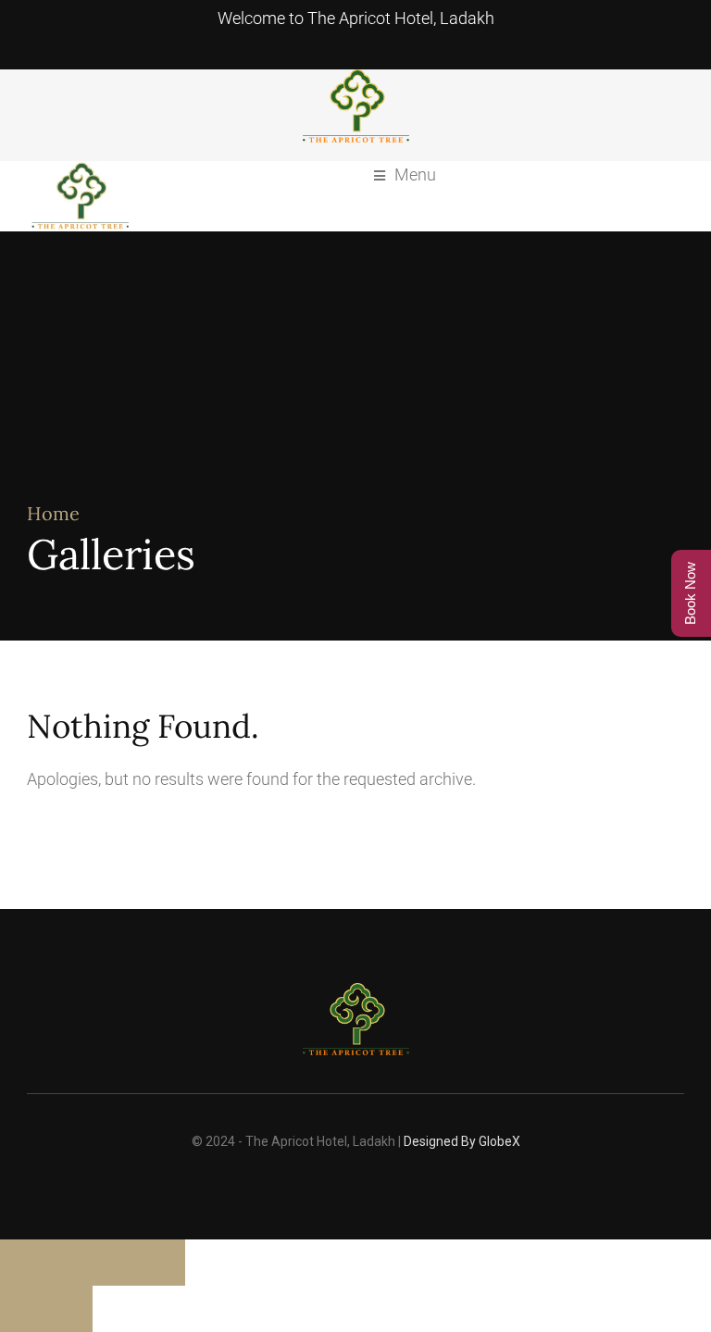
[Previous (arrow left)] (23, 1309)
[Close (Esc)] (162, 1262)
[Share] (116, 1262)
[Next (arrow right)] (69, 1309)
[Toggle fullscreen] (69, 1262)
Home (53, 513)
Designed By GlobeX (462, 1141)
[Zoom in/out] (23, 1262)
